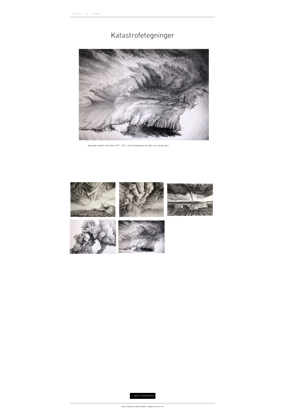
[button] (93, 199)
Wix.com (160, 407)
